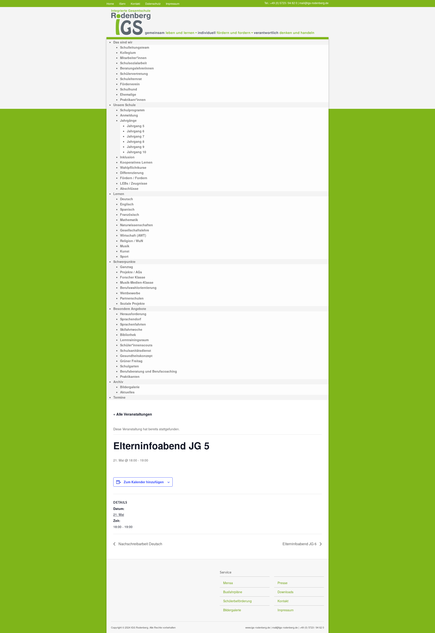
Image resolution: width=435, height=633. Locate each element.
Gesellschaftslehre (134, 230)
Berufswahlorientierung (138, 287)
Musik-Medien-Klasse (136, 282)
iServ (122, 3)
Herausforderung (133, 314)
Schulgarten (129, 366)
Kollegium (128, 52)
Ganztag (126, 266)
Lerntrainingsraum (134, 340)
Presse (283, 583)
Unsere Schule (124, 104)
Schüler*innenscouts (136, 345)
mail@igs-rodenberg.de (314, 3)
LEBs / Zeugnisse (133, 183)
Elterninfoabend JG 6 (300, 543)
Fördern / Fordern (133, 178)
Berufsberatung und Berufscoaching (148, 371)
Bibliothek (128, 334)
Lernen (118, 193)
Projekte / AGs (131, 272)
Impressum (172, 3)
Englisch (127, 204)
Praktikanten (130, 376)
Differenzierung (132, 172)
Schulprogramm (132, 110)
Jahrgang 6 (135, 131)
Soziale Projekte (132, 303)
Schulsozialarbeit (133, 63)
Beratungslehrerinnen (137, 68)
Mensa (228, 583)
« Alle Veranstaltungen (132, 414)
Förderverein (130, 84)
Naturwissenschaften (136, 225)
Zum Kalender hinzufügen (144, 482)
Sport (124, 256)
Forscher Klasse (132, 277)
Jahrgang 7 (135, 136)
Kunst (124, 251)
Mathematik (129, 219)
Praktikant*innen (133, 99)
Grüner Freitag (131, 361)
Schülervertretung (134, 73)
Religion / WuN (131, 240)
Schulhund (128, 89)
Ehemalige (128, 94)
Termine (119, 397)
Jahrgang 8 (135, 141)
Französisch (129, 214)
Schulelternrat (131, 78)
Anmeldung (129, 115)
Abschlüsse (129, 188)
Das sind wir (122, 42)
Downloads (285, 592)
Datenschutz (153, 3)
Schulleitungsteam (134, 47)
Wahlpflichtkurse (133, 167)
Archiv (118, 381)
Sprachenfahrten (133, 324)
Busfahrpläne (232, 592)
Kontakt (135, 3)
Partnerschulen (132, 298)
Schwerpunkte (124, 261)
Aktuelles (127, 392)
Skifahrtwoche (131, 329)
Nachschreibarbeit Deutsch (140, 543)
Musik (124, 246)
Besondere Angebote (129, 308)
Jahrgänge (128, 120)
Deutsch (126, 199)
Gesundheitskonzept (136, 355)
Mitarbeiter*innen (133, 57)
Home (110, 3)
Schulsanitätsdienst (135, 350)
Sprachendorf (130, 319)
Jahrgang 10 (136, 152)
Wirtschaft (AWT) (133, 235)
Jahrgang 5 (135, 126)
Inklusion (127, 157)
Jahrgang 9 (135, 146)
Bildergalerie (130, 387)
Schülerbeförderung (237, 601)
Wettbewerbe (130, 293)
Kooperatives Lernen (136, 162)
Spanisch (127, 209)
